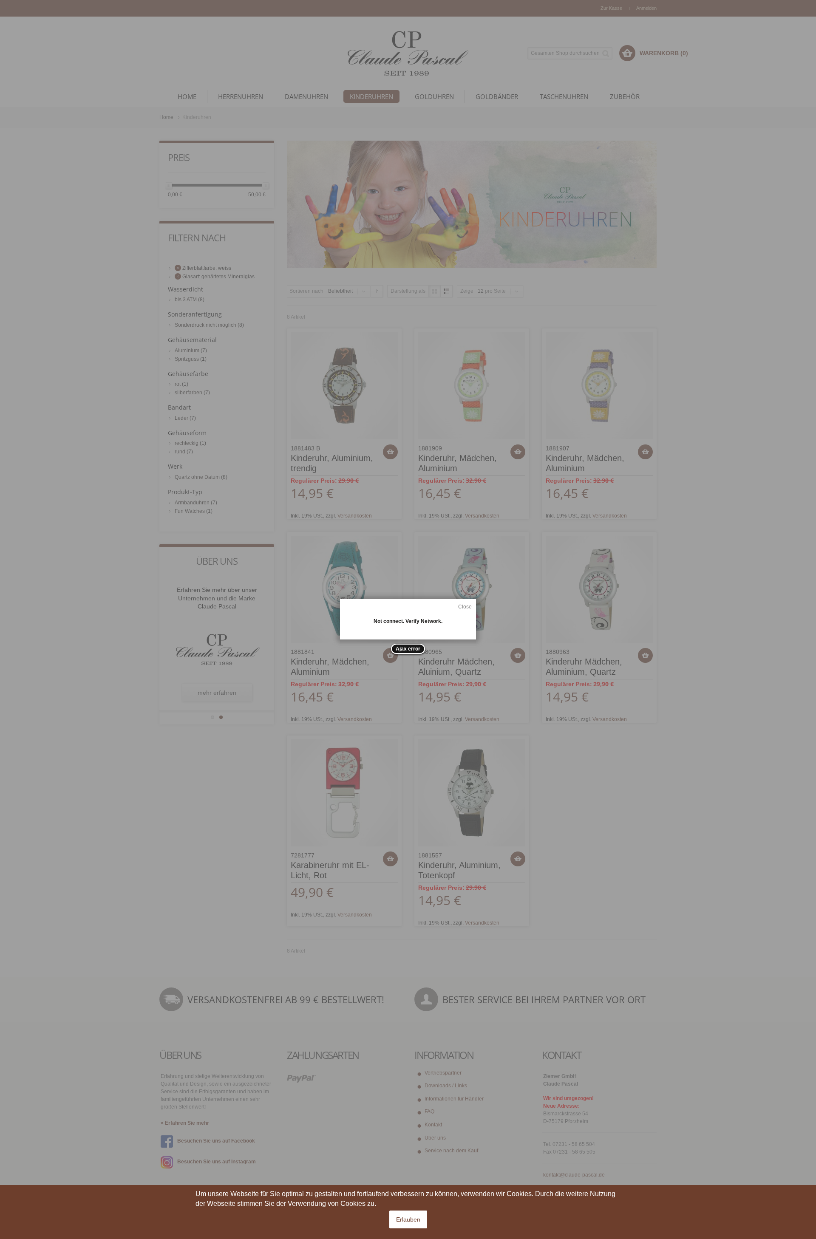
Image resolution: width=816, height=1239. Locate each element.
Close (465, 607)
